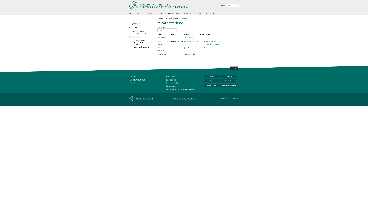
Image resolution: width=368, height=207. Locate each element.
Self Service (211, 81)
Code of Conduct (211, 85)
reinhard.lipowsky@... (191, 41)
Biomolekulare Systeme (174, 83)
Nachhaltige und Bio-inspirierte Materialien (180, 89)
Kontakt (133, 76)
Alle (164, 27)
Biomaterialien (171, 80)
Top (235, 68)
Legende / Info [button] (136, 24)
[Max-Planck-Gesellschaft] (132, 98)
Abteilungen (171, 76)
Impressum (192, 98)
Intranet (211, 76)
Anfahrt (132, 83)
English (222, 5)
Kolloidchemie (171, 86)
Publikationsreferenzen (213, 41)
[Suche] (238, 5)
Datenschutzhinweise (180, 98)
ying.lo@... (187, 48)
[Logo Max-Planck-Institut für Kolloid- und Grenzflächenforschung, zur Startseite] (165, 5)
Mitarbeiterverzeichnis (137, 80)
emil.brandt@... (189, 38)
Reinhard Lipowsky (213, 44)
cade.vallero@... (189, 54)
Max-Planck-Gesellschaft (229, 81)
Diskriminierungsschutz (229, 85)
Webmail (229, 76)
